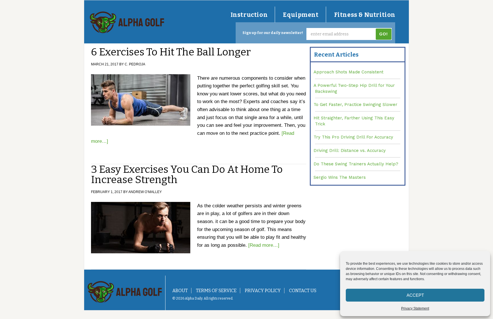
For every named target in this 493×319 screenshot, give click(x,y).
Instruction (249, 15)
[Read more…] (263, 245)
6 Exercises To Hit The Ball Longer (171, 52)
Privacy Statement (415, 308)
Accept (415, 295)
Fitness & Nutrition (364, 15)
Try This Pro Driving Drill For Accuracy (353, 137)
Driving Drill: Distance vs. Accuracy (350, 150)
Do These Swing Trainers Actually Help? (356, 163)
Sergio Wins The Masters (340, 177)
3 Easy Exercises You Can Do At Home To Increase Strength (187, 174)
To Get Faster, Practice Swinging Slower (355, 104)
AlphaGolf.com (127, 22)
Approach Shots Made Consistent (348, 72)
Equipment (300, 15)
